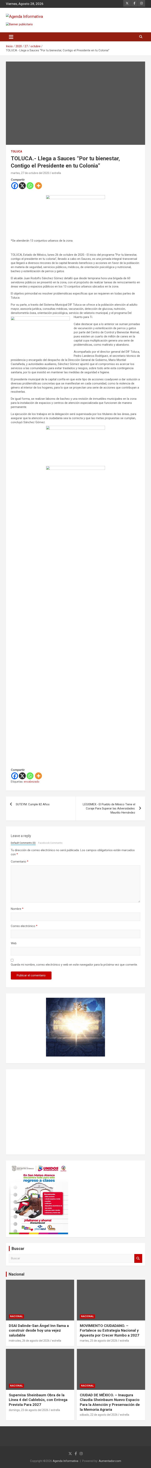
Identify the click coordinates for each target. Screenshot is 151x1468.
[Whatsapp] (30, 185)
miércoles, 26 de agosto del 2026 (29, 1340)
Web (14, 943)
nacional (16, 1316)
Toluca (16, 151)
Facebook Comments (50, 842)
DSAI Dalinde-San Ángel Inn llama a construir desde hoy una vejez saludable (39, 1330)
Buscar (138, 1258)
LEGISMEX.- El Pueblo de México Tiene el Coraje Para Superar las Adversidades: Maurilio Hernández (109, 808)
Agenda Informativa (65, 1461)
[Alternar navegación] (11, 36)
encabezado (31, 781)
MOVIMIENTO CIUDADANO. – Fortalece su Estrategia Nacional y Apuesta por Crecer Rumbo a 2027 (109, 1330)
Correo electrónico (24, 926)
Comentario (19, 861)
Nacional (16, 1274)
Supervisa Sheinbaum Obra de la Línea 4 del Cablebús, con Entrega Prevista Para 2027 (38, 1400)
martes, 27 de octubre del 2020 (30, 173)
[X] (22, 185)
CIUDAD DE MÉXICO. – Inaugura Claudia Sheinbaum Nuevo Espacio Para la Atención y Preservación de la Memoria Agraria (110, 1402)
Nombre (17, 909)
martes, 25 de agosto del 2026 (98, 1340)
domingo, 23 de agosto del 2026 (28, 1410)
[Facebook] (14, 185)
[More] (38, 185)
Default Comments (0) (23, 842)
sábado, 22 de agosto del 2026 (99, 1414)
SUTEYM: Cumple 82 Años (33, 804)
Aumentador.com (110, 1461)
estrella (56, 173)
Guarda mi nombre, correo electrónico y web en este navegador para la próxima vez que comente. (74, 964)
